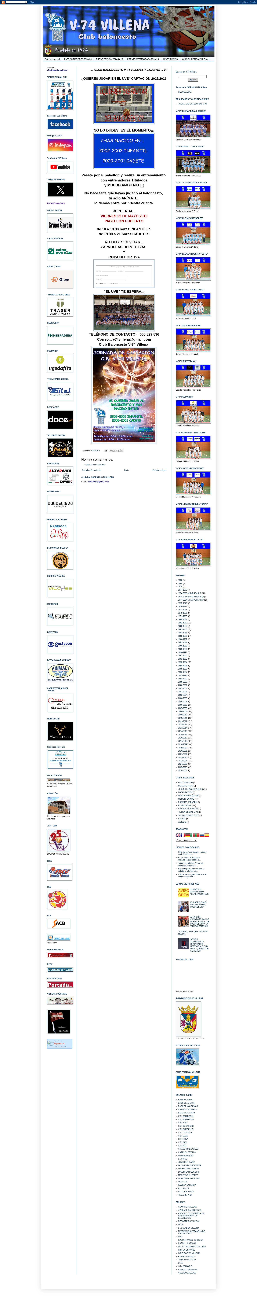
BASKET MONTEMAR (188, 1106)
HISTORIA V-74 (170, 59)
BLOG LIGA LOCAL (186, 1113)
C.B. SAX (182, 1142)
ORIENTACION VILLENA (189, 1253)
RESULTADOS (184, 92)
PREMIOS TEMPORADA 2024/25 (143, 59)
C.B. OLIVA (183, 1139)
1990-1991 (182, 652)
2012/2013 (182, 724)
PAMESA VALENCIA (187, 1185)
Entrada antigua (159, 470)
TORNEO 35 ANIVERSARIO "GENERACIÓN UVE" (199, 891)
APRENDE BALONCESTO (189, 1210)
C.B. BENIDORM (185, 1116)
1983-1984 (182, 629)
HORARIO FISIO (185, 786)
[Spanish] (206, 835)
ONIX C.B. (182, 1182)
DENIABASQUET (185, 1155)
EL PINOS (182, 1159)
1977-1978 (182, 610)
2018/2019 (182, 744)
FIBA (180, 1237)
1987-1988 (182, 642)
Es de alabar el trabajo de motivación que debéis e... (189, 858)
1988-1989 (182, 646)
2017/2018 (182, 741)
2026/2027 (182, 771)
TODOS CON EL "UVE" (188, 815)
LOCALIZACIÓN (185, 792)
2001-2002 (182, 688)
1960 (180, 583)
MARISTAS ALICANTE (188, 1175)
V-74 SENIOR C (185, 1266)
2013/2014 (182, 728)
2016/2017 (182, 738)
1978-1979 (182, 613)
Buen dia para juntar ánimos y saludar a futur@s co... (191, 870)
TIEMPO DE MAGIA (187, 1260)
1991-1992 (182, 656)
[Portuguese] (197, 835)
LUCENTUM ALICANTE (188, 1169)
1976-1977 (182, 606)
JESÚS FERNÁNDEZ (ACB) (190, 789)
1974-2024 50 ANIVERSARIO (191, 600)
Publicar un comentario (95, 465)
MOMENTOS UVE (186, 799)
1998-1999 (182, 679)
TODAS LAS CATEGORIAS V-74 (192, 104)
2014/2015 (182, 731)
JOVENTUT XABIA (186, 1162)
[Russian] (202, 835)
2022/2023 (182, 757)
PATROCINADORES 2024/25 (78, 59)
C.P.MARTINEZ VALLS (188, 1149)
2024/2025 (182, 764)
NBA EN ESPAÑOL (186, 1250)
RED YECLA (183, 1188)
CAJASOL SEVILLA (187, 1152)
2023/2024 (182, 761)
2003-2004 (182, 695)
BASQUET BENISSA (187, 1109)
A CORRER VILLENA (187, 1207)
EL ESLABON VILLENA (188, 1228)
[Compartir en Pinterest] (121, 450)
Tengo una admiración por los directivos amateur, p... (190, 864)
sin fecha (182, 822)
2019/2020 (182, 748)
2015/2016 (95, 450)
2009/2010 (182, 715)
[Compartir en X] (116, 450)
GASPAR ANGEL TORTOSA (190, 1240)
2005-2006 (182, 702)
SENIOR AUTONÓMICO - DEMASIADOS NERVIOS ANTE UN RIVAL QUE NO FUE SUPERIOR (199, 945)
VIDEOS (182, 819)
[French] (183, 835)
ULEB (180, 1263)
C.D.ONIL (182, 1145)
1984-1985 (182, 633)
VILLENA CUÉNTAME (187, 1269)
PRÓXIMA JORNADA (187, 802)
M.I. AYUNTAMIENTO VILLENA (192, 1247)
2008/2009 (182, 711)
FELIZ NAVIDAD (185, 782)
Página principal (52, 59)
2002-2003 (182, 692)
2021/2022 (182, 754)
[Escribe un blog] (113, 450)
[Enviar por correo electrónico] (110, 450)
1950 (180, 580)
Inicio (126, 470)
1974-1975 (182, 590)
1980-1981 (182, 619)
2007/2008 (182, 708)
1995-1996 (182, 669)
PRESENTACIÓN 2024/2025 (109, 59)
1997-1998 (182, 675)
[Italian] (192, 835)
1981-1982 (182, 623)
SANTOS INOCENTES (188, 809)
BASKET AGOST (185, 1100)
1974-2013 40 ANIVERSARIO (191, 597)
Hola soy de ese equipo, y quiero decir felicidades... (192, 853)
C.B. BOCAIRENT (186, 1126)
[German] (187, 835)
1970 (180, 587)
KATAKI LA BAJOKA (187, 1243)
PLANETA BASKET (186, 1256)
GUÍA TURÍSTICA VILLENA (195, 59)
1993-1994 (182, 662)
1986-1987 (182, 639)
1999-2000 (182, 682)
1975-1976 (182, 603)
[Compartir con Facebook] (119, 450)
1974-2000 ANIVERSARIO (189, 593)
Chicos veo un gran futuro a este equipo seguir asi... (192, 875)
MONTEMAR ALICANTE (188, 1178)
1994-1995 (182, 665)
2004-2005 (182, 698)
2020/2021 (182, 751)
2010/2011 (182, 718)
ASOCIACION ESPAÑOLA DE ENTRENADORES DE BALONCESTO (191, 1215)
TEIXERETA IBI (185, 1195)
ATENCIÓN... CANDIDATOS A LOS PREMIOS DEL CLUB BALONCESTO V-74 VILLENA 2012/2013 (199, 921)
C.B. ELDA (183, 1136)
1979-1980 (182, 616)
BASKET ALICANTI (186, 1103)
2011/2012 (182, 721)
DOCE (181, 1224)
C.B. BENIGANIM (186, 1119)
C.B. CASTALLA (185, 1132)
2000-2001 (182, 685)
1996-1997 (182, 672)
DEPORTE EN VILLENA (188, 1221)
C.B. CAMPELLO (185, 1129)
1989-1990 (182, 649)
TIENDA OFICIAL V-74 (188, 812)
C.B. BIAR (182, 1123)
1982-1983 (182, 626)
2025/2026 (182, 767)
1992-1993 (182, 659)
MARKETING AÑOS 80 (188, 796)
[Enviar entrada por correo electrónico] (106, 450)
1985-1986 (182, 636)
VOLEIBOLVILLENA (187, 1273)
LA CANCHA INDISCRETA (189, 1165)
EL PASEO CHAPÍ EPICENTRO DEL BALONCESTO (198, 904)
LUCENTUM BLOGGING (189, 1172)
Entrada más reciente (91, 470)
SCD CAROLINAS (186, 1192)
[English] (178, 835)
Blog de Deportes (60, 1046)
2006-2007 (182, 705)
